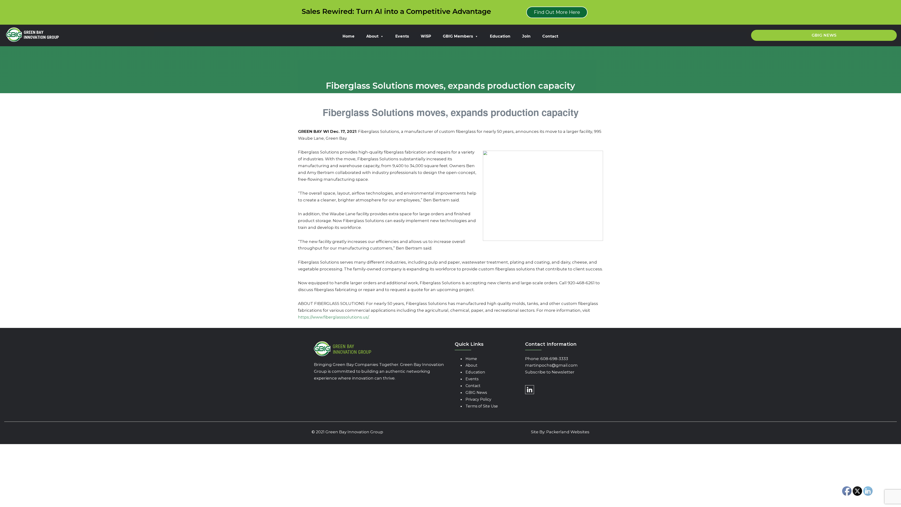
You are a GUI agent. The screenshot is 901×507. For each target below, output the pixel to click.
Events (402, 36)
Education (500, 36)
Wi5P (426, 36)
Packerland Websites (567, 432)
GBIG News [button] (824, 35)
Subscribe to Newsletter (549, 372)
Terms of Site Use (482, 406)
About (372, 36)
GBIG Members (458, 36)
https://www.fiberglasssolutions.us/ (333, 317)
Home (349, 36)
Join (526, 36)
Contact (550, 36)
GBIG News (476, 392)
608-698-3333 (554, 358)
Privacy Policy (478, 399)
